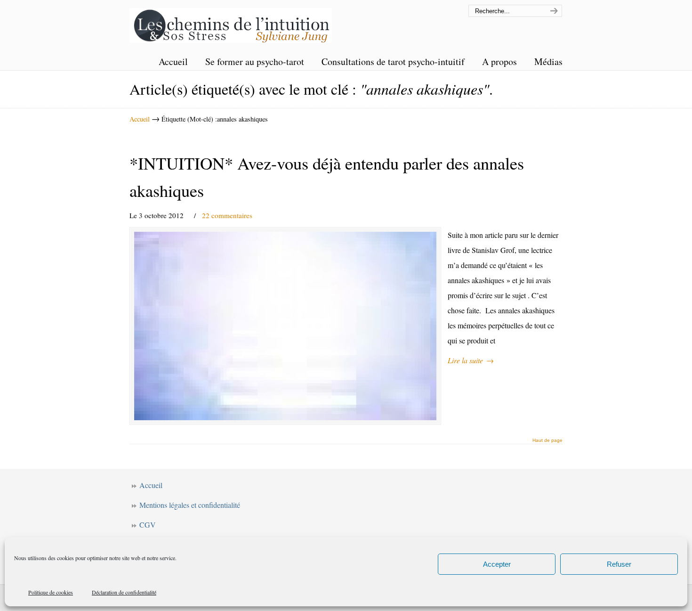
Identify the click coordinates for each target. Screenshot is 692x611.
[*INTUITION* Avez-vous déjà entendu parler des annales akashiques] (285, 326)
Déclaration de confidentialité (124, 592)
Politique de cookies (50, 592)
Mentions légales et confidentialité (189, 505)
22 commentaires (227, 215)
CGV (147, 525)
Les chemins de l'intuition (230, 23)
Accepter (497, 564)
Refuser (619, 564)
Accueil (139, 118)
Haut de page (547, 440)
